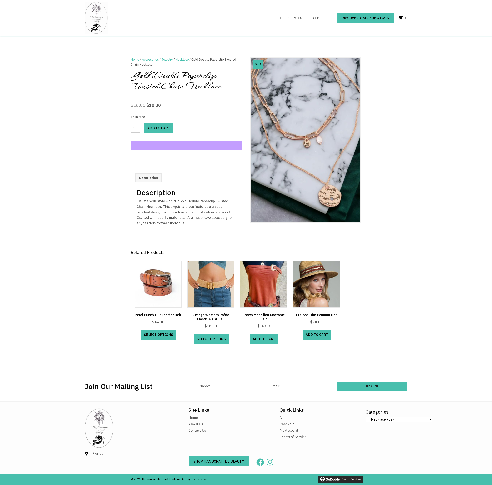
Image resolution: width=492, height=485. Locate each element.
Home (135, 59)
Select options (158, 334)
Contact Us (197, 430)
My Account (289, 430)
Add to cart (158, 128)
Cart (283, 418)
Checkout (287, 424)
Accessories (150, 59)
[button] (372, 386)
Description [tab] (148, 178)
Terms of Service (293, 437)
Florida (97, 453)
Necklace (182, 59)
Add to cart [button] (264, 339)
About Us (196, 424)
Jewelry (167, 59)
